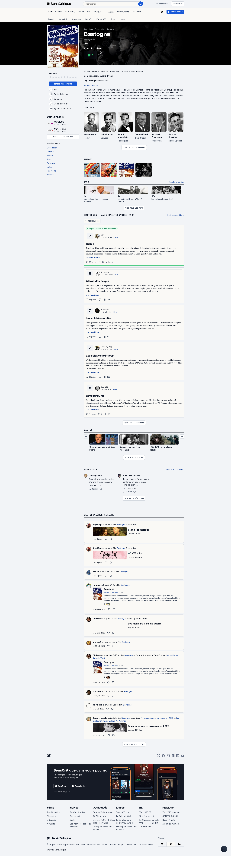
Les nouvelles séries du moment (80, 825)
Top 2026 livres (123, 812)
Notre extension (88, 844)
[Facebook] (163, 756)
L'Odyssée (51, 820)
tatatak (96, 585)
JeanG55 (104, 387)
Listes (88, 429)
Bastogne (110, 29)
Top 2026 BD (145, 812)
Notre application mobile (68, 844)
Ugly (102, 235)
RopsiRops (98, 524)
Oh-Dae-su (98, 618)
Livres (120, 807)
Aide (99, 844)
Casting (89, 107)
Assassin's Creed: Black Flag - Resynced (104, 821)
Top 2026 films (54, 812)
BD (141, 807)
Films (97, 29)
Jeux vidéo (100, 807)
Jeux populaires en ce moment (103, 828)
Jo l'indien (98, 705)
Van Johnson (90, 134)
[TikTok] (173, 756)
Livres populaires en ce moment (127, 828)
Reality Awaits (168, 820)
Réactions (90, 469)
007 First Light (99, 816)
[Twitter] (158, 756)
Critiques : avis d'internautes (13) (109, 214)
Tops (87, 181)
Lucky (73, 820)
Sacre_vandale (100, 718)
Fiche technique (91, 85)
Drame (110, 76)
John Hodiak (107, 134)
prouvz (96, 572)
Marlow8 (97, 642)
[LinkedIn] (177, 756)
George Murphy (142, 134)
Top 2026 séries (77, 812)
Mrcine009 (98, 691)
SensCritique (88, 29)
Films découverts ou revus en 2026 (157, 718)
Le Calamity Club (124, 816)
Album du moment (170, 824)
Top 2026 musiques (171, 812)
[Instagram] (168, 756)
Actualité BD (145, 826)
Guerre (102, 76)
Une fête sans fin (147, 816)
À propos (51, 844)
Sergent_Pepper (107, 347)
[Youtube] (182, 756)
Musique (168, 807)
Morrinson (105, 309)
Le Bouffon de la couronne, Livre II (124, 821)
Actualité (51, 824)
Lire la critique (93, 257)
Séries (74, 807)
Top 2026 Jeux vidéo (102, 812)
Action (103, 29)
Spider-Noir (75, 816)
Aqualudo (105, 272)
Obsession (51, 816)
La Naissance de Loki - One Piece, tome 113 (149, 821)
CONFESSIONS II (170, 816)
